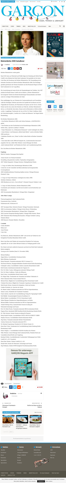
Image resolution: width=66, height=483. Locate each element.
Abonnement (33, 1)
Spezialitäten (4, 460)
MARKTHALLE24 (32, 26)
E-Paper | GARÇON (21, 455)
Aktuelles (3, 450)
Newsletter (19, 462)
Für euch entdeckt (42, 26)
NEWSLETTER (11, 475)
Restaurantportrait (8, 416)
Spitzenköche (4, 462)
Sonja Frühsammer (8, 383)
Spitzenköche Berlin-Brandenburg (18, 57)
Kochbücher (3, 452)
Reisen (2, 455)
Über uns (52, 457)
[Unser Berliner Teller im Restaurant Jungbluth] (36, 419)
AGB (51, 450)
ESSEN (12, 26)
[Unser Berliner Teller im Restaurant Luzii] (8, 419)
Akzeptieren (41, 481)
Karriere (19, 457)
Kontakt (38, 1)
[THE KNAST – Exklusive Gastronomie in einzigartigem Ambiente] (22, 419)
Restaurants (3, 457)
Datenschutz (53, 452)
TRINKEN (18, 26)
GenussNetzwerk (37, 452)
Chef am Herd (55, 473)
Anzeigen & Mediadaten (22, 452)
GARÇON (3, 475)
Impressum (52, 455)
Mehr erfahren (49, 481)
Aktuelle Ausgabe (24, 1)
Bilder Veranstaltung (6, 57)
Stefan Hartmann (16, 383)
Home (17, 1)
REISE (24, 26)
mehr (50, 26)
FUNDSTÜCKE (5, 26)
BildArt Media (37, 450)
